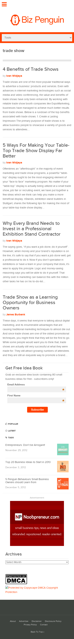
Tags (11, 437)
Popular (13, 424)
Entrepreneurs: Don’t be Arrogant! (25, 445)
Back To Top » (37, 632)
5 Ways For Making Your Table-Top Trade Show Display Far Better (36, 150)
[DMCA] (17, 583)
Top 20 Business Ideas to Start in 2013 (27, 462)
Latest (12, 430)
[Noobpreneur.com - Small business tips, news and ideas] (37, 545)
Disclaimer (37, 621)
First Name (35, 395)
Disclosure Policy (53, 621)
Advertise (23, 621)
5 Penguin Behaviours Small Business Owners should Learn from (27, 481)
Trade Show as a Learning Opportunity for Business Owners (30, 302)
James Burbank (15, 314)
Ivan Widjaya (14, 76)
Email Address (35, 384)
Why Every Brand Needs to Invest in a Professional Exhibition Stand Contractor (32, 228)
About (13, 621)
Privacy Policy (30, 624)
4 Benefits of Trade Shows (31, 69)
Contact (44, 624)
